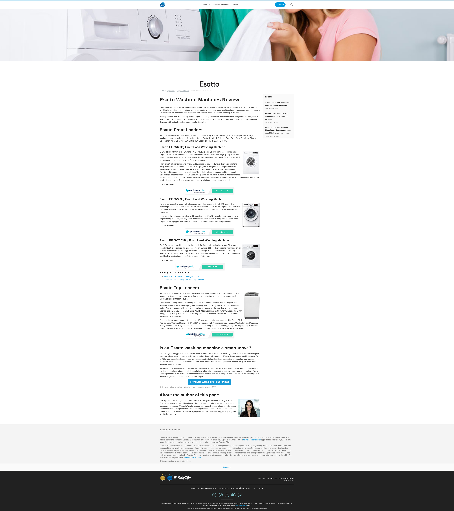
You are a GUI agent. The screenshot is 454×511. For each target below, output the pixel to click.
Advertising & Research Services (229, 488)
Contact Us (260, 488)
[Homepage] (163, 91)
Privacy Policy (194, 488)
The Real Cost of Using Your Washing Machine (184, 280)
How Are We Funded (192, 458)
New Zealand (245, 488)
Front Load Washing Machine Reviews (209, 382)
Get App (281, 4)
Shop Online (221, 191)
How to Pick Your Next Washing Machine (181, 277)
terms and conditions (252, 440)
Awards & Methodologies (209, 488)
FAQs (253, 488)
